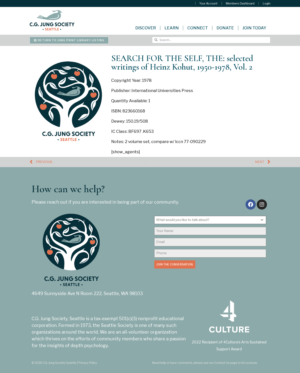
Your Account (208, 3)
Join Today (254, 28)
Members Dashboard (240, 3)
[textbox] (206, 220)
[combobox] (210, 220)
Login (266, 3)
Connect (197, 28)
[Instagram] (262, 204)
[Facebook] (251, 204)
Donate (225, 28)
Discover (145, 28)
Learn (171, 28)
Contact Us (222, 362)
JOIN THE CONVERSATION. (174, 264)
